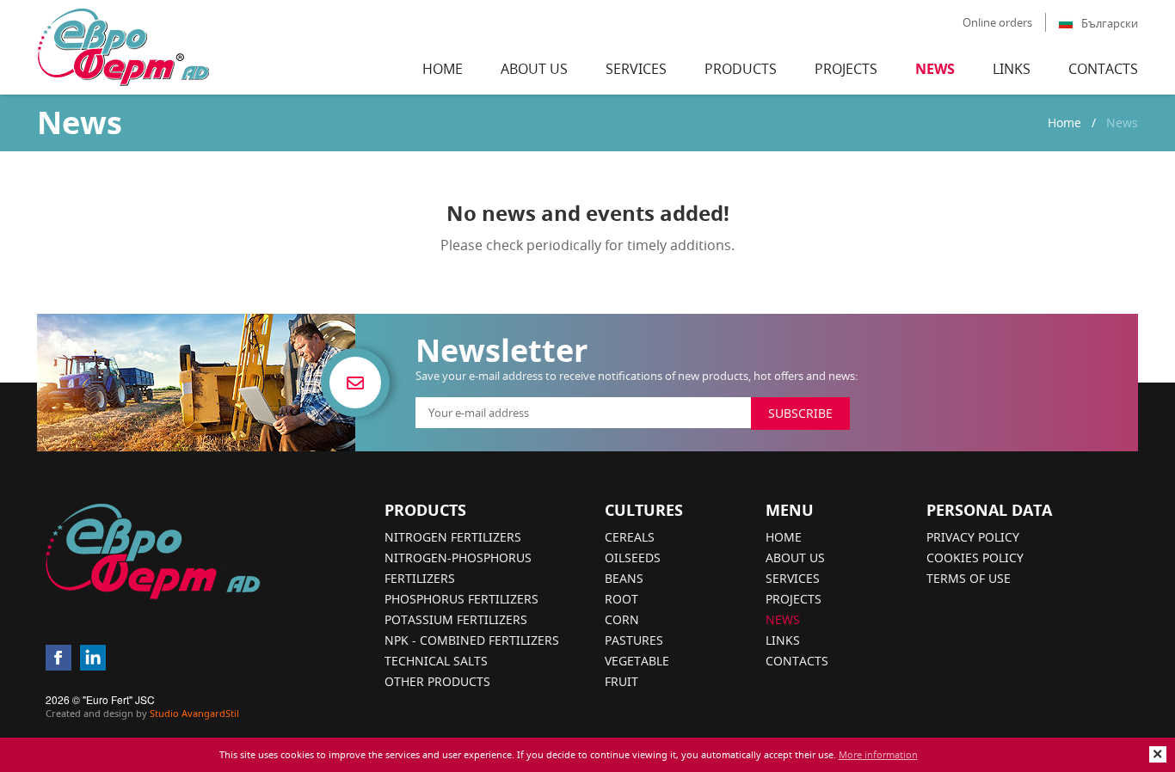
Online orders (997, 22)
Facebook (58, 658)
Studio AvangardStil (194, 713)
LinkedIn (93, 658)
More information (878, 754)
